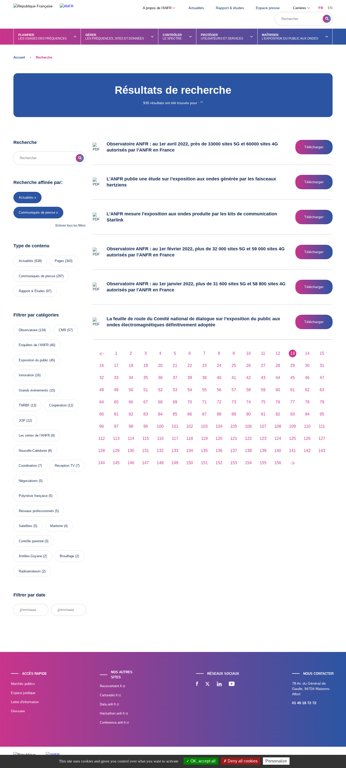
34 (131, 378)
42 (248, 378)
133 (174, 450)
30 (307, 365)
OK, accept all (202, 761)
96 (101, 426)
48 (101, 390)
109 (292, 426)
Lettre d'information (25, 702)
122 (248, 438)
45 (292, 378)
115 (145, 438)
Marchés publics (23, 684)
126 (307, 438)
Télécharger (314, 147)
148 (160, 463)
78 (307, 402)
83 (145, 414)
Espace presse (268, 8)
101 (174, 426)
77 (292, 402)
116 (160, 438)
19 (145, 365)
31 (322, 365)
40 (219, 378)
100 (160, 426)
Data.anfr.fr (108, 704)
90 (248, 414)
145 (116, 463)
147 (145, 463)
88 (219, 414)
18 (131, 365)
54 (189, 390)
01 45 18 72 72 (304, 703)
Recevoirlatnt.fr (111, 686)
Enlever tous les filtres (70, 225)
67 (145, 402)
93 (292, 414)
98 (131, 426)
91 (263, 414)
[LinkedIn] (219, 684)
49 (116, 390)
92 (278, 414)
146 (130, 463)
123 (263, 438)
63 (322, 390)
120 (219, 438)
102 (189, 426)
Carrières (300, 8)
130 (130, 450)
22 (189, 365)
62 (307, 390)
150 (189, 463)
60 (278, 390)
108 (277, 426)
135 (204, 450)
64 (101, 402)
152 (219, 463)
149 (174, 463)
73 (234, 402)
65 (116, 402)
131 (145, 450)
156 (277, 463)
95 (322, 414)
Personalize (276, 761)
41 (234, 378)
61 (292, 390)
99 (145, 426)
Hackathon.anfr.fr (113, 713)
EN (330, 8)
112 (101, 438)
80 (101, 414)
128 (101, 450)
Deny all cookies (242, 761)
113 (116, 438)
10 (248, 353)
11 (263, 353)
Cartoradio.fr (109, 695)
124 (277, 438)
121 (233, 438)
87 (204, 414)
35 (145, 378)
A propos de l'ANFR (157, 8)
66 (131, 402)
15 (322, 353)
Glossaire (18, 711)
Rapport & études (230, 8)
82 (131, 414)
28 (278, 365)
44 (278, 378)
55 (204, 390)
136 (219, 450)
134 (189, 450)
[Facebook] (197, 684)
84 (160, 414)
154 (248, 463)
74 (248, 402)
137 (233, 450)
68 (160, 402)
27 (263, 365)
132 (160, 450)
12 (278, 353)
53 (175, 390)
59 (263, 390)
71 (204, 402)
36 (160, 378)
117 (175, 438)
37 (175, 378)
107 (263, 426)
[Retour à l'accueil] (66, 6)
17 (116, 365)
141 (292, 450)
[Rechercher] (327, 19)
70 (189, 402)
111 (322, 426)
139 (263, 450)
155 (263, 463)
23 (204, 365)
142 (307, 450)
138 (248, 450)
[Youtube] (232, 684)
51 (145, 390)
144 (101, 463)
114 (131, 438)
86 (189, 414)
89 (234, 414)
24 (219, 365)
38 (189, 378)
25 (234, 365)
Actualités (196, 8)
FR (320, 8)
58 (248, 390)
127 (321, 438)
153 (233, 463)
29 (292, 365)
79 (322, 402)
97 (116, 426)
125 (292, 438)
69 (175, 402)
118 (189, 438)
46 (307, 378)
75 (263, 402)
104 (219, 426)
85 (175, 414)
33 (116, 378)
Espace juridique (23, 693)
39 (204, 378)
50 (131, 390)
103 (204, 426)
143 (321, 450)
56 (219, 390)
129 (116, 450)
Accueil (19, 57)
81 (116, 414)
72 (219, 402)
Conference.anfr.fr (113, 722)
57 (234, 390)
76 (278, 402)
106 (248, 426)
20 (160, 365)
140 (277, 450)
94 (307, 414)
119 (204, 438)
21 (175, 365)
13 (292, 353)
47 (322, 378)
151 (204, 463)
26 (248, 365)
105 (233, 426)
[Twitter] (207, 684)
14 (307, 353)
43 (263, 378)
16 (101, 365)
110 (307, 426)
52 (160, 390)
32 (101, 378)
